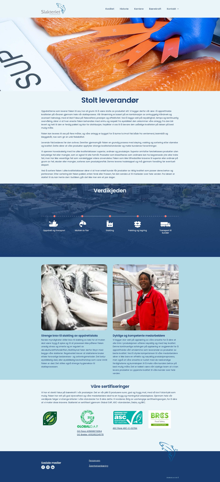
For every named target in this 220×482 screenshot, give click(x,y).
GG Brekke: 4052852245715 (90, 434)
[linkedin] (53, 467)
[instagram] (48, 467)
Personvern (94, 460)
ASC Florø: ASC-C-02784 (125, 428)
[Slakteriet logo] (52, 2)
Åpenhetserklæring (98, 465)
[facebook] (43, 467)
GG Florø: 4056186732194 (89, 431)
